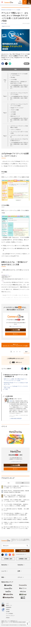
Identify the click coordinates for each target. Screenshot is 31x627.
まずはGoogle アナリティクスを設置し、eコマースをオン (18, 74)
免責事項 (7, 609)
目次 (15, 69)
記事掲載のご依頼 (23, 558)
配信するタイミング (15, 116)
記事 (19, 571)
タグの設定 (13, 112)
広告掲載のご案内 (8, 558)
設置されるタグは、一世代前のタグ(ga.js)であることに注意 (18, 82)
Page (5, 96)
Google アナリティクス (6, 26)
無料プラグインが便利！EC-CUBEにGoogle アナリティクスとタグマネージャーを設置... (15, 379)
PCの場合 (13, 77)
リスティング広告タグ (16, 129)
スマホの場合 (14, 79)
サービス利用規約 (9, 613)
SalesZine (20, 565)
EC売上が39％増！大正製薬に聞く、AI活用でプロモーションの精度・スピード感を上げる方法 (16, 486)
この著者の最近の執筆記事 (15, 418)
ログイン (16, 334)
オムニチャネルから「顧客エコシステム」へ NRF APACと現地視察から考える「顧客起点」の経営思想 (16, 518)
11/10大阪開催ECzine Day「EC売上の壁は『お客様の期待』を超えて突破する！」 (19, 86)
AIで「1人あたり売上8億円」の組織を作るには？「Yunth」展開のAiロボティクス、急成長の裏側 (15, 495)
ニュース (3, 571)
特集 (2, 577)
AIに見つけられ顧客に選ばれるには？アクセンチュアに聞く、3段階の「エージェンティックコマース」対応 (16, 527)
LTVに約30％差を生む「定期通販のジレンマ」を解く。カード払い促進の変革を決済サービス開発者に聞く (16, 514)
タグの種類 (13, 114)
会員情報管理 (8, 607)
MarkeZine (4, 565)
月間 (22, 482)
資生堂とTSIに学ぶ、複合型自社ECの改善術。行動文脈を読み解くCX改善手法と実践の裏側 (16, 491)
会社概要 (7, 611)
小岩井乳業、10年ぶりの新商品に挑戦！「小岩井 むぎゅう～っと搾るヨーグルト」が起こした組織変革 (16, 500)
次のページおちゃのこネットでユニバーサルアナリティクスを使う (15, 344)
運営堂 (10, 401)
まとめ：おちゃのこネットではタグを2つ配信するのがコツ (19, 139)
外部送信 (7, 617)
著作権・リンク (9, 605)
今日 (8, 482)
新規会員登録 (16, 330)
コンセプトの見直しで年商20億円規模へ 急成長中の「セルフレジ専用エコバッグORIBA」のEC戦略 (16, 504)
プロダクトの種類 (15, 110)
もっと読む (5, 389)
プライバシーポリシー (10, 615)
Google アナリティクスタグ (17, 107)
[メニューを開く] (2, 2)
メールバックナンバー (16, 326)
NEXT (26, 351)
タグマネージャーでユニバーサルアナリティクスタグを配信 (19, 104)
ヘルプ (7, 603)
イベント (20, 577)
